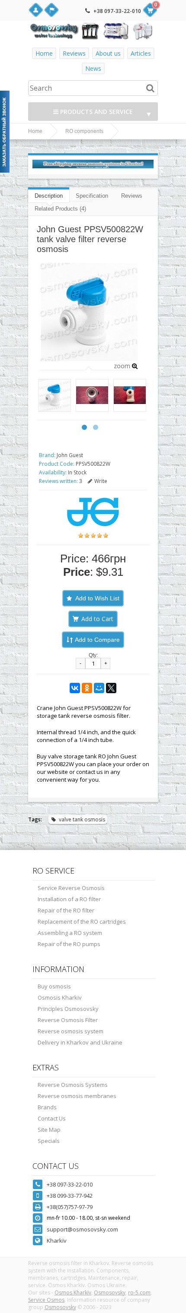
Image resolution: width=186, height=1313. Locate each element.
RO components (84, 131)
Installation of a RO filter (69, 899)
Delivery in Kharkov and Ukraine (80, 1042)
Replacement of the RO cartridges (82, 921)
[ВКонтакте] (75, 688)
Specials (49, 1141)
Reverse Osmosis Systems (73, 1085)
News (93, 68)
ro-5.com (139, 1292)
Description (49, 196)
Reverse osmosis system (70, 1031)
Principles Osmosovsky (68, 1009)
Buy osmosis (54, 986)
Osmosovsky (109, 1292)
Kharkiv (57, 1240)
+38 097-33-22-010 (117, 11)
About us (108, 53)
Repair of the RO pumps (69, 944)
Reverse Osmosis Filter (68, 1020)
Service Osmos (46, 1300)
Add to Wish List (97, 598)
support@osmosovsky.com (82, 1229)
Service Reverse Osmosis (71, 888)
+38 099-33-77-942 (70, 1195)
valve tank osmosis (82, 819)
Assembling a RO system (70, 933)
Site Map (49, 1129)
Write (100, 481)
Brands (47, 1107)
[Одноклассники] (87, 688)
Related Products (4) (60, 208)
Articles (141, 53)
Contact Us (52, 1118)
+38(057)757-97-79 (70, 1207)
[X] (111, 688)
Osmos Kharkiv (73, 1292)
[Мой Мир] (99, 688)
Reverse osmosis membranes (77, 1096)
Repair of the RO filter (66, 910)
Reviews (74, 53)
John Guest (70, 455)
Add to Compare (97, 639)
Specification (92, 196)
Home (44, 53)
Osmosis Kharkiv (60, 997)
